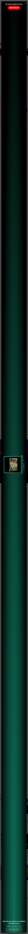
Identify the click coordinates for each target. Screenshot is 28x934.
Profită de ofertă (14, 929)
